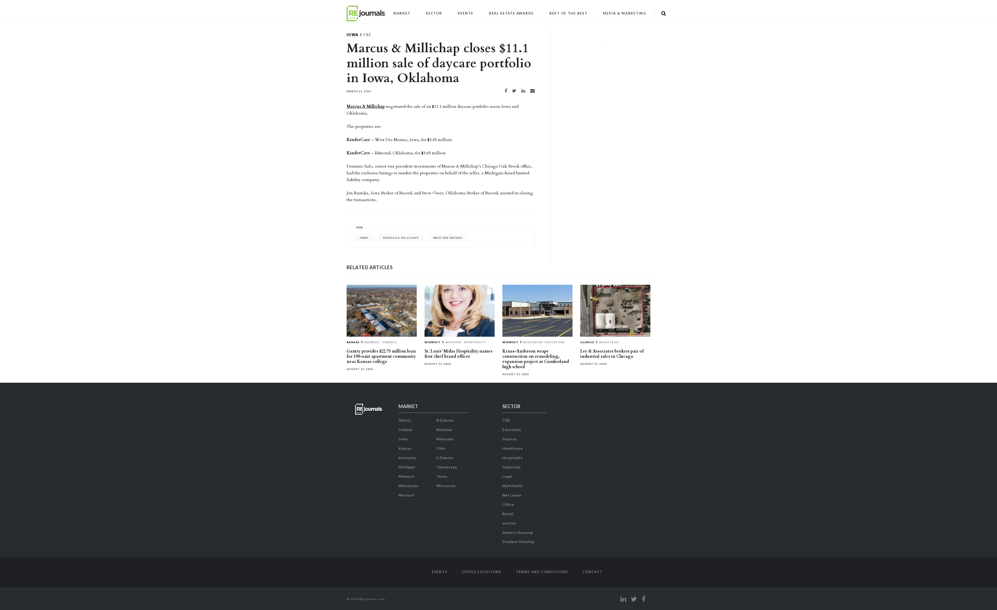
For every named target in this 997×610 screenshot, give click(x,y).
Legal (507, 476)
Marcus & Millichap (366, 106)
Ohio (441, 448)
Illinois (587, 342)
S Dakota (444, 457)
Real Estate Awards (511, 13)
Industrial (609, 342)
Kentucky (407, 457)
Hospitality (475, 342)
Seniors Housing (517, 532)
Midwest (372, 342)
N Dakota (445, 420)
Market (401, 13)
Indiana (405, 429)
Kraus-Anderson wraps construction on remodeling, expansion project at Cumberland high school (535, 359)
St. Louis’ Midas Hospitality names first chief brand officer (459, 353)
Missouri (453, 342)
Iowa (353, 34)
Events (465, 13)
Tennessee (446, 467)
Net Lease (511, 495)
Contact (592, 572)
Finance (389, 342)
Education (554, 342)
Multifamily (512, 485)
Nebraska (445, 439)
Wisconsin (532, 342)
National (444, 429)
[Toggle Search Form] (663, 13)
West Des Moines (447, 237)
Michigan (407, 467)
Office (508, 504)
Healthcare (512, 448)
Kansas (353, 342)
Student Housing (518, 541)
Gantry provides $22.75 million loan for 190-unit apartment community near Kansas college (381, 356)
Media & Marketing (624, 13)
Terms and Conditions (542, 572)
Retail (507, 514)
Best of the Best (568, 13)
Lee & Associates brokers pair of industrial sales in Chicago (612, 353)
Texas (442, 476)
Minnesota (408, 485)
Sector (434, 13)
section (509, 523)
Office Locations (481, 572)
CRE (367, 34)
